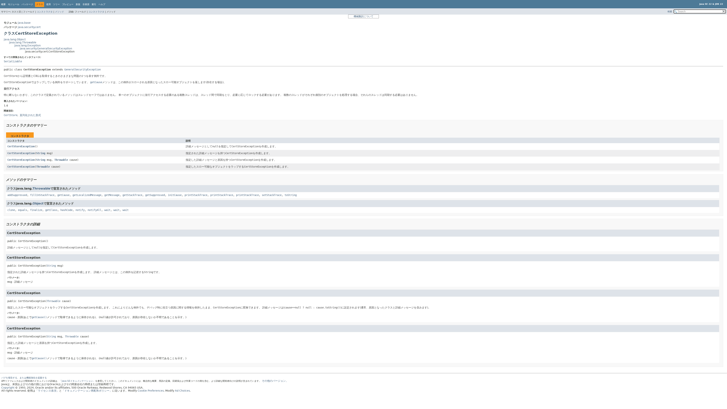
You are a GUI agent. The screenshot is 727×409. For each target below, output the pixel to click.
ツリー (56, 4)
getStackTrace (132, 195)
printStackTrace (196, 195)
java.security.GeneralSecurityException (46, 48)
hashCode (66, 210)
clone (11, 210)
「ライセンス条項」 (47, 390)
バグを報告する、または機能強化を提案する (24, 377)
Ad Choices (182, 390)
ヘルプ (101, 4)
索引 (94, 4)
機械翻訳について (363, 16)
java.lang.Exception (27, 45)
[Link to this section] (49, 125)
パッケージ (27, 4)
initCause (175, 195)
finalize (36, 210)
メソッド (59, 11)
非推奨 (86, 4)
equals (22, 210)
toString (291, 195)
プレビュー (67, 4)
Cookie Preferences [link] (151, 390)
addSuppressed (17, 195)
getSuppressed (155, 195)
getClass (51, 210)
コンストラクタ (45, 11)
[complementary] (151, 390)
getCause (63, 195)
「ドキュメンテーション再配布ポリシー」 (87, 390)
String (40, 153)
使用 (48, 4)
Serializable (13, 61)
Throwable (61, 159)
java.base (24, 22)
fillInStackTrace (42, 195)
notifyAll (94, 210)
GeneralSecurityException (82, 69)
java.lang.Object (15, 39)
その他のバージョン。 (275, 380)
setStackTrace (272, 195)
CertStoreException (21, 146)
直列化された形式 (30, 115)
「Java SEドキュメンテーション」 (77, 381)
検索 (670, 11)
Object (38, 203)
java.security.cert (29, 27)
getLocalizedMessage (87, 195)
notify (80, 210)
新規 (78, 4)
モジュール (13, 4)
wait (107, 210)
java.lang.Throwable (22, 42)
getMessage (111, 195)
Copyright (7, 387)
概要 (3, 4)
